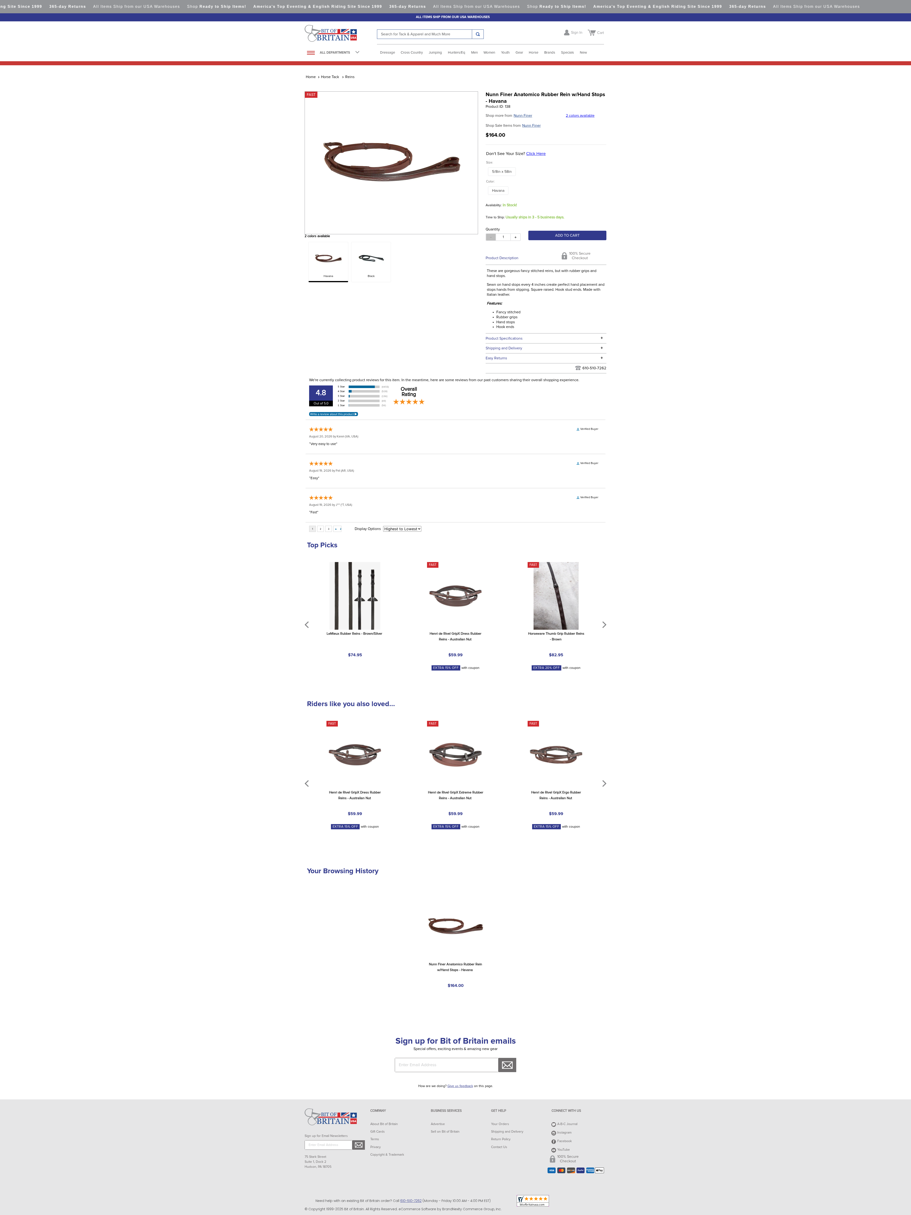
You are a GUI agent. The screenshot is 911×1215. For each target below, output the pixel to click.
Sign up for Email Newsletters (326, 1136)
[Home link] (311, 77)
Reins (349, 77)
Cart (600, 33)
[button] (502, 171)
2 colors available (580, 115)
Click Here (536, 154)
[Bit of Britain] (341, 34)
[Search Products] (477, 34)
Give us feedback (460, 1086)
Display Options (368, 529)
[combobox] (430, 34)
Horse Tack (330, 77)
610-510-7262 (594, 368)
